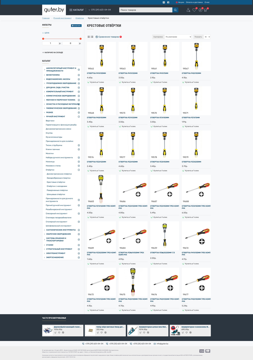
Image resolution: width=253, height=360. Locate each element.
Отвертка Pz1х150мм (159, 118)
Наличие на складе (54, 52)
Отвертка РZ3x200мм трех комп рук (101, 254)
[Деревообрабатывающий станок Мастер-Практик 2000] (48, 331)
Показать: (198, 37)
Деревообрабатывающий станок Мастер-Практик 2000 (68, 327)
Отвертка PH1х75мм (159, 73)
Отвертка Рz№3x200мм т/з (162, 253)
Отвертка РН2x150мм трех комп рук (196, 300)
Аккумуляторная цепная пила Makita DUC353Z (153, 327)
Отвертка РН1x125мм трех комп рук (101, 300)
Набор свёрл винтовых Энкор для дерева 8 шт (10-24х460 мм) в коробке (110, 327)
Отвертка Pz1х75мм (191, 118)
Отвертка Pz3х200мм (191, 162)
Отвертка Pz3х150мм (159, 162)
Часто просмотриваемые (54, 318)
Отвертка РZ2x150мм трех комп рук (164, 207)
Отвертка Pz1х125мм (128, 118)
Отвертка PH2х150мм (191, 73)
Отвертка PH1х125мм (128, 73)
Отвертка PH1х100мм (96, 73)
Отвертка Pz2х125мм (96, 162)
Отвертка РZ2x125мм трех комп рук (133, 207)
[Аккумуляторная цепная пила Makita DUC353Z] (133, 331)
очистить (77, 26)
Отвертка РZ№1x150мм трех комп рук (131, 254)
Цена (47, 33)
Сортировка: (158, 37)
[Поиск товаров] (175, 9)
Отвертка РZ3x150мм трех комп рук (196, 207)
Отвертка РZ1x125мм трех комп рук (101, 207)
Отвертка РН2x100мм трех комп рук (133, 300)
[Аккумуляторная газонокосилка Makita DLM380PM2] (176, 331)
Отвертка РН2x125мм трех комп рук (164, 300)
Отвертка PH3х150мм (96, 118)
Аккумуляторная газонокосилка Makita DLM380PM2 (195, 327)
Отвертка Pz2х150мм (128, 162)
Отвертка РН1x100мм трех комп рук (196, 254)
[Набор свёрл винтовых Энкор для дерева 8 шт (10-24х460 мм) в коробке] (91, 331)
